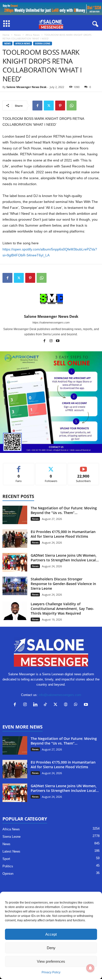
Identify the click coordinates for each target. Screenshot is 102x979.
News (17, 34)
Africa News (33, 34)
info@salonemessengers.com (60, 695)
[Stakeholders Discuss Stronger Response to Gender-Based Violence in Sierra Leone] (14, 586)
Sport (6, 859)
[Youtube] (58, 341)
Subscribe (83, 467)
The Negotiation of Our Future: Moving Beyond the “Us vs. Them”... (64, 510)
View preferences (51, 961)
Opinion (7, 873)
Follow (51, 467)
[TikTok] (46, 705)
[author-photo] (51, 300)
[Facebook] (37, 105)
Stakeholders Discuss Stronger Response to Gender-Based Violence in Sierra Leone (63, 584)
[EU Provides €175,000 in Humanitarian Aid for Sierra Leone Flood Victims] (14, 538)
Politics (7, 866)
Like (19, 467)
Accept (51, 934)
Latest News (11, 851)
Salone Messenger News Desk (26, 87)
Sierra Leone (42, 43)
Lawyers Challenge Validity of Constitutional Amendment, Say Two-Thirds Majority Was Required (62, 609)
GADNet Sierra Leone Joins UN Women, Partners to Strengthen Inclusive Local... (65, 557)
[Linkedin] (36, 705)
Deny (51, 948)
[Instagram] (51, 341)
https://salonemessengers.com (51, 322)
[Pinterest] (60, 105)
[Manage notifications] (90, 968)
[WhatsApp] (71, 105)
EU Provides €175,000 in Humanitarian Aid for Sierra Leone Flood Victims (63, 534)
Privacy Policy (51, 972)
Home (5, 34)
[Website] (67, 705)
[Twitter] (49, 105)
